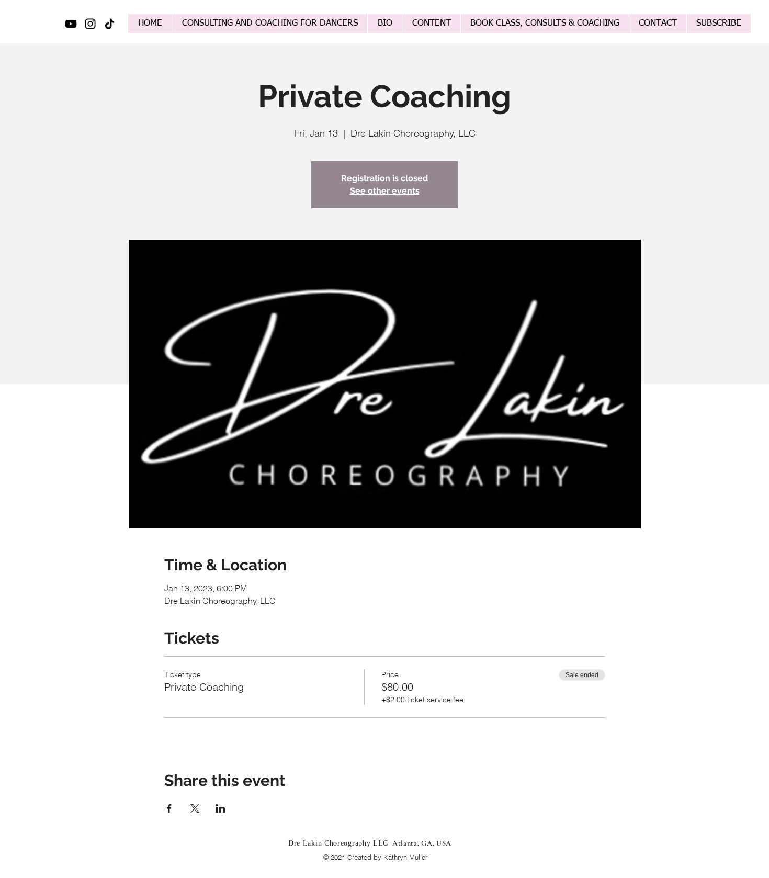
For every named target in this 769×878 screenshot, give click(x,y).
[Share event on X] (195, 808)
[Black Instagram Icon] (90, 24)
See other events (385, 191)
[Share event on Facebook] (169, 808)
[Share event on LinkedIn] (220, 808)
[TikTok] (110, 24)
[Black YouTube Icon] (71, 24)
